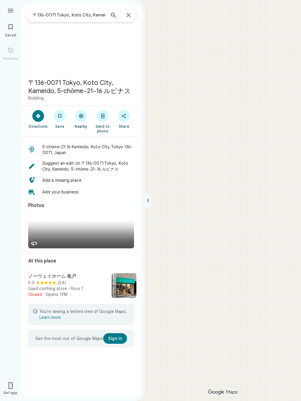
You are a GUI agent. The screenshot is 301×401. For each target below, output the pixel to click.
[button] (81, 149)
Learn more (50, 317)
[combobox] (69, 14)
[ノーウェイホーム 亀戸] (81, 286)
